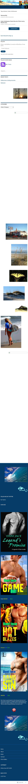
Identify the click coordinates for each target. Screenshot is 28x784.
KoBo (9, 599)
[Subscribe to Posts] (3, 64)
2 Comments (11, 17)
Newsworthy (4, 15)
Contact (3, 756)
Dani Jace (3, 504)
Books (2, 754)
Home (2, 749)
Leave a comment (11, 24)
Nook (11, 599)
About (2, 751)
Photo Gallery (4, 759)
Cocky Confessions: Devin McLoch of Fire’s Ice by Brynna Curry (13, 22)
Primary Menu (26, 7)
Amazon (3, 647)
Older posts (14, 28)
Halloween (3, 83)
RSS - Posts (8, 64)
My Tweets (3, 499)
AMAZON (5, 599)
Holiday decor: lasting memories (8, 80)
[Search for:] (14, 71)
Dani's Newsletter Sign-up (7, 35)
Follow (3, 41)
